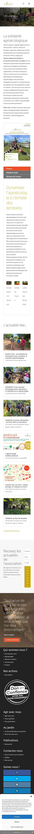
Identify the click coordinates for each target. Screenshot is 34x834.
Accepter (17, 817)
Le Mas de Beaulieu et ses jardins (15, 731)
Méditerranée (12, 172)
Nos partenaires (10, 721)
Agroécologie (9, 656)
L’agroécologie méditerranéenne (11, 455)
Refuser (17, 822)
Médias (7, 757)
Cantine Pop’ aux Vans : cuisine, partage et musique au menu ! (16, 486)
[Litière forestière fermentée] (25, 283)
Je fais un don (12, 640)
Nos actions (8, 675)
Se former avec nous (11, 734)
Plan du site (8, 760)
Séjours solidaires (16, 427)
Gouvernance (9, 662)
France (9, 168)
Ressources (8, 744)
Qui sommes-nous (11, 654)
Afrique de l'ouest (13, 176)
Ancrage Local (17, 489)
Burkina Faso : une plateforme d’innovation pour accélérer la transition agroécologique (16, 356)
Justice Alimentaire (18, 424)
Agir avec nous (9, 716)
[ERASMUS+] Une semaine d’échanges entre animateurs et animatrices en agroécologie (16, 389)
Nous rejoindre (9, 718)
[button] (31, 796)
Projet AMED (22, 393)
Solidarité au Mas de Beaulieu (16, 518)
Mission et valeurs (11, 659)
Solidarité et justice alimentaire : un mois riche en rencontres (16, 421)
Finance (7, 665)
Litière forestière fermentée (24, 296)
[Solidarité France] (17, 283)
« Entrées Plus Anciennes (11, 531)
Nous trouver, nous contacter (14, 754)
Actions (16, 360)
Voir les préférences (17, 827)
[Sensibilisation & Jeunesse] (9, 283)
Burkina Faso (22, 360)
